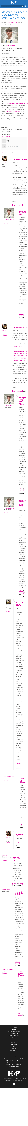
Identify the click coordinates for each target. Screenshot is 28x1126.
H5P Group (23, 1078)
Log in (2, 152)
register (8, 152)
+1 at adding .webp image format (19, 893)
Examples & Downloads (14, 1031)
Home (14, 1029)
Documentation (14, 1033)
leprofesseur (6, 890)
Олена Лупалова (9, 776)
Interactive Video (5, 136)
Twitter (14, 1046)
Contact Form (14, 1050)
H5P (14, 1073)
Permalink (4, 168)
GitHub (14, 1048)
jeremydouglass (12, 23)
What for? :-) (19, 834)
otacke (4, 162)
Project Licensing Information (14, 1065)
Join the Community (12, 1061)
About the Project (14, 1066)
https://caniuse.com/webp (13, 111)
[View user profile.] (9, 42)
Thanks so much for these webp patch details (22, 401)
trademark (15, 1078)
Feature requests (10, 45)
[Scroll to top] (14, 1084)
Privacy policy (8, 1080)
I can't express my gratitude (23, 780)
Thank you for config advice (22, 212)
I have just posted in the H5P (16, 858)
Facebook (14, 1044)
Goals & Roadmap (14, 1035)
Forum (14, 1037)
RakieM (4, 855)
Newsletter (14, 1052)
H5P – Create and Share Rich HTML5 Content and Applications (14, 2)
